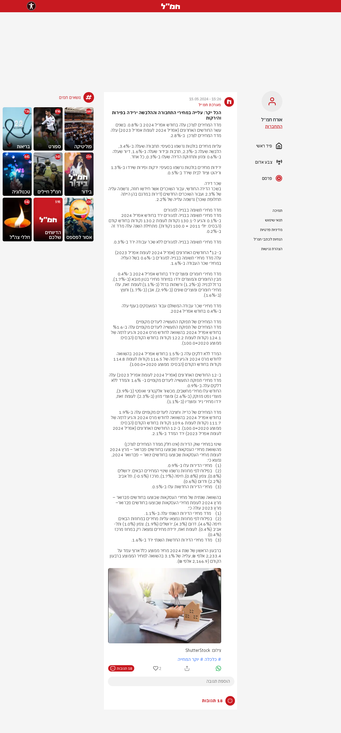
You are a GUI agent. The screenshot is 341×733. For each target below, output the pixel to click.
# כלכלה (213, 659)
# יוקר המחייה (190, 659)
